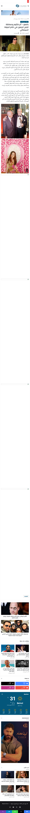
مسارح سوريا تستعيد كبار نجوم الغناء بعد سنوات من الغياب (22, 794)
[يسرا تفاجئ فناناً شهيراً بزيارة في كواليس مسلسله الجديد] (22, 774)
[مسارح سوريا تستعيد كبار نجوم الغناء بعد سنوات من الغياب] (22, 789)
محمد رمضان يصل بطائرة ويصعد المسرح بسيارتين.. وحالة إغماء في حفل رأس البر (7, 655)
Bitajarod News (5, 803)
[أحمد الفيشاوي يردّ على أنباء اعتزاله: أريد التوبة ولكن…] (7, 789)
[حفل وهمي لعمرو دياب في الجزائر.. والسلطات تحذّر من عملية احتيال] (7, 663)
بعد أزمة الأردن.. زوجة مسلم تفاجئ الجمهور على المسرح (23, 669)
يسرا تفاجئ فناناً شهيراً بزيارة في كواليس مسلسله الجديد (23, 780)
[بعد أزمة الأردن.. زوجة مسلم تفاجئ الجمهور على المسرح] (22, 663)
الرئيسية (26, 18)
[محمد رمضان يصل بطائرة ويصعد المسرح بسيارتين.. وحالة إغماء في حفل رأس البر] (7, 648)
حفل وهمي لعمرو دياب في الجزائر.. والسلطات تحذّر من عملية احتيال (8, 670)
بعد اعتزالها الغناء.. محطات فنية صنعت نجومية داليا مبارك (7, 780)
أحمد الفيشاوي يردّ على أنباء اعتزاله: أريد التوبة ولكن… (8, 794)
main (25, 596)
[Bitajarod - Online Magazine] (21, 6)
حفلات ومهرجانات (16, 18)
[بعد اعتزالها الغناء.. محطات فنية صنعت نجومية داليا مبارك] (7, 774)
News (22, 18)
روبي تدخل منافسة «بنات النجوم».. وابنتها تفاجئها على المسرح (23, 655)
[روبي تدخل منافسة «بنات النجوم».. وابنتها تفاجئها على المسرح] (22, 648)
